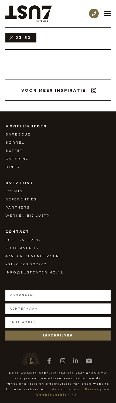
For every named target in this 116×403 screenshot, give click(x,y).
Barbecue (18, 134)
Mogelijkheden (26, 126)
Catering (17, 159)
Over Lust (19, 183)
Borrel (15, 142)
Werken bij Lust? (27, 215)
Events (14, 191)
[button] (53, 90)
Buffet (14, 150)
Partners (17, 207)
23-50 (23, 37)
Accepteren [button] (66, 389)
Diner (12, 167)
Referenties (21, 199)
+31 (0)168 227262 (26, 264)
